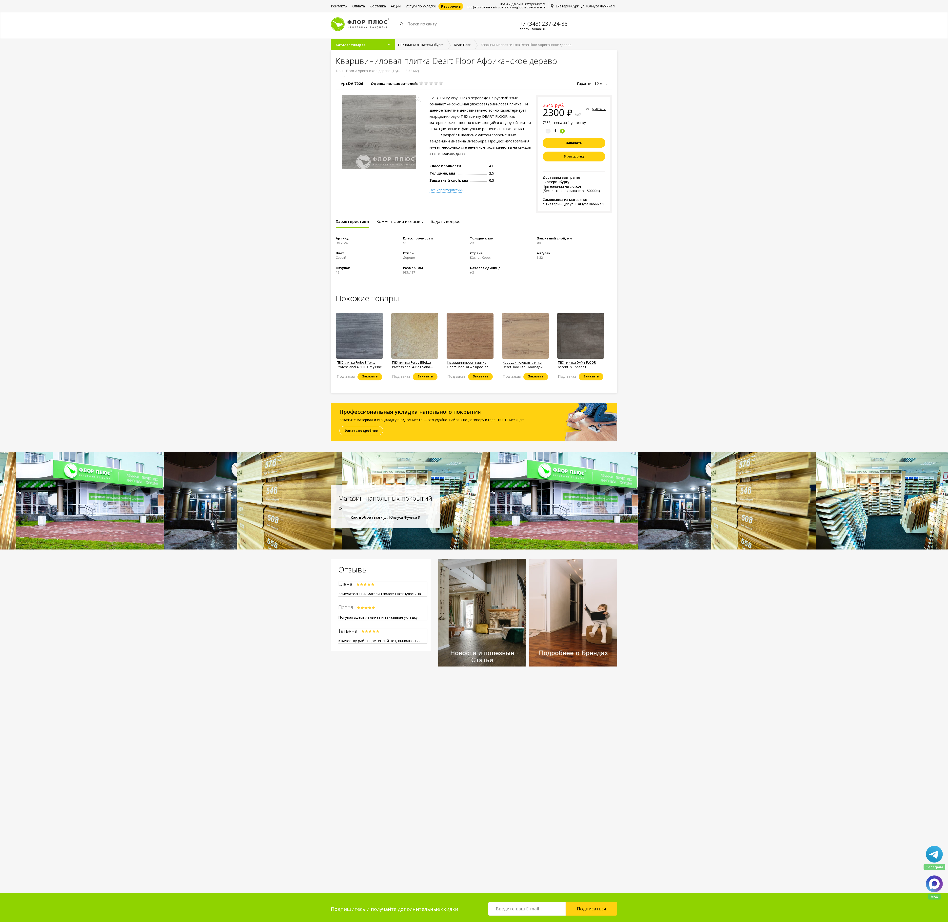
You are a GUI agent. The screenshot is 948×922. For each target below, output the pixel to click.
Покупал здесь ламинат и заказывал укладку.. (378, 617)
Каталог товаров (351, 44)
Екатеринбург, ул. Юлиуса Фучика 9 (585, 6)
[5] (440, 83)
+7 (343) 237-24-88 (544, 23)
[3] (431, 83)
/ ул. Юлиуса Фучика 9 (385, 517)
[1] (421, 83)
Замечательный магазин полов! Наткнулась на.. (380, 593)
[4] (436, 83)
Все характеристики (446, 190)
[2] (426, 83)
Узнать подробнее (361, 430)
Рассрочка (451, 6)
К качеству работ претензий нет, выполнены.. (379, 640)
